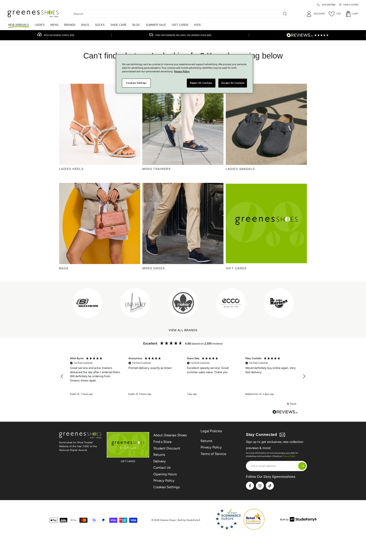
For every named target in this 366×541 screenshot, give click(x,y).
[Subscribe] (302, 466)
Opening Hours (165, 474)
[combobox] (176, 14)
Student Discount (166, 448)
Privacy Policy (164, 480)
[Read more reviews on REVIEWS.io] (285, 412)
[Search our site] (285, 14)
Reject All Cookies (201, 82)
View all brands (183, 330)
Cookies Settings (166, 487)
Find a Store (162, 442)
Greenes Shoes (168, 520)
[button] (62, 376)
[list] (183, 303)
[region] (183, 376)
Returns (159, 455)
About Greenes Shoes (170, 435)
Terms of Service (213, 454)
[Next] (299, 303)
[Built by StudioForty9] (298, 520)
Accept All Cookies (232, 82)
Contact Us (162, 468)
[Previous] (63, 303)
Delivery (159, 461)
